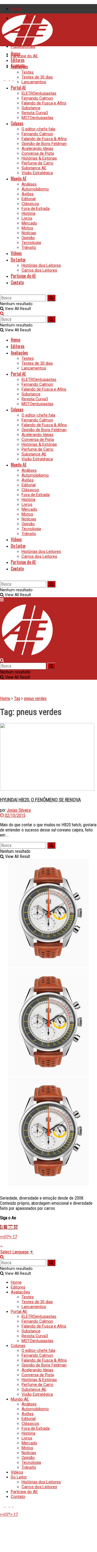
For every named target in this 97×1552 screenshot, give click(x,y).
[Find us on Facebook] (11, 79)
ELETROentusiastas (39, 93)
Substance (31, 107)
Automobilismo (35, 189)
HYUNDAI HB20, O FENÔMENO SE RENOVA (40, 800)
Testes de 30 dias (37, 77)
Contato (17, 282)
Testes (28, 72)
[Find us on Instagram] (7, 79)
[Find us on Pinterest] (15, 79)
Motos (27, 228)
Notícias (29, 232)
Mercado (29, 223)
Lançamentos (34, 82)
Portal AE (18, 87)
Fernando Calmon (37, 98)
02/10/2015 (14, 815)
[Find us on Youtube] (2, 79)
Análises (29, 184)
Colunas (17, 123)
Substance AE (34, 168)
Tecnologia (31, 242)
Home (16, 8)
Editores (18, 60)
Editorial (29, 198)
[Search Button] (2, 292)
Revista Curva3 (35, 112)
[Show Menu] (2, 599)
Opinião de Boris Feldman (44, 143)
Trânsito (29, 247)
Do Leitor (18, 259)
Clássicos (30, 203)
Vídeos (16, 253)
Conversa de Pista (38, 153)
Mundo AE (18, 178)
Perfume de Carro (37, 163)
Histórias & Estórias (39, 158)
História (28, 213)
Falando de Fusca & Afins (44, 138)
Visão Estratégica (37, 172)
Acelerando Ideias (37, 148)
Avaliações (19, 66)
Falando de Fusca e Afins (44, 103)
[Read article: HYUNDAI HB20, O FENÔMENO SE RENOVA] (48, 757)
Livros (27, 218)
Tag (17, 698)
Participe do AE (24, 56)
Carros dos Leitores (39, 270)
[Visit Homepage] (27, 44)
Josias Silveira (19, 810)
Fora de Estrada (36, 208)
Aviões (28, 193)
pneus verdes (35, 698)
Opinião (28, 237)
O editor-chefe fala (38, 129)
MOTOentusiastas (37, 117)
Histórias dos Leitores (41, 265)
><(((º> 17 (8, 1236)
